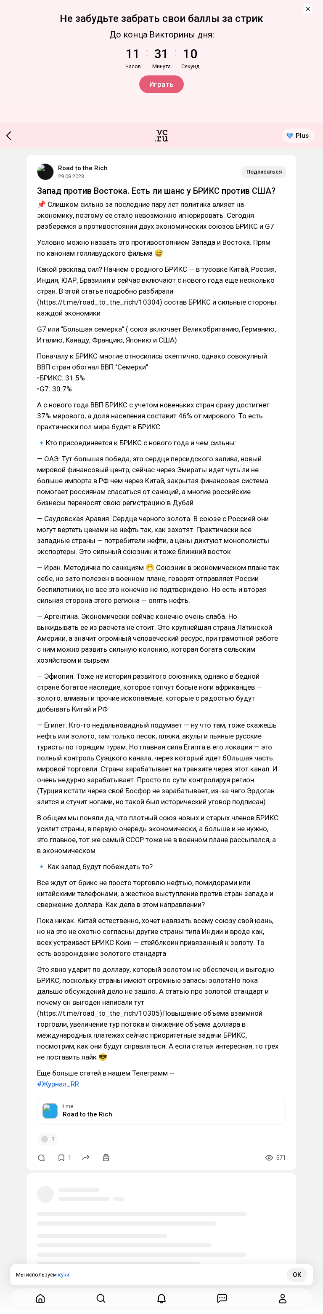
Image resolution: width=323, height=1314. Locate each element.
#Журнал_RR (58, 1084)
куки (63, 1274)
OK (297, 1275)
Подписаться (264, 172)
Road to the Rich (83, 168)
